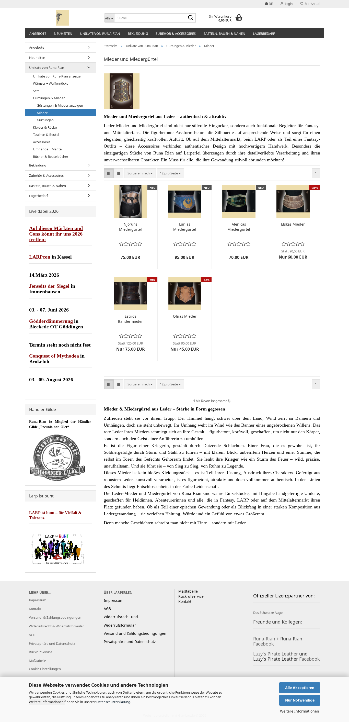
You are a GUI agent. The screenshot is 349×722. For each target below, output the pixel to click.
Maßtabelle (37, 660)
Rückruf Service (40, 652)
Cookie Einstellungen (45, 669)
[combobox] (140, 173)
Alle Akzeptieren (299, 687)
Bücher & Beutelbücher (50, 156)
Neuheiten (63, 33)
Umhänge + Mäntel (47, 149)
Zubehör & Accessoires (176, 33)
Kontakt (35, 608)
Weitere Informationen (299, 711)
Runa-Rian (264, 639)
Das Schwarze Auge (268, 612)
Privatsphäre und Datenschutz (52, 643)
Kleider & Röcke (45, 127)
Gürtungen (45, 120)
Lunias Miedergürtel (184, 227)
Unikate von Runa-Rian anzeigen (58, 76)
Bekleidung (138, 33)
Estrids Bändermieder (130, 319)
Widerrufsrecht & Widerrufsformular (56, 626)
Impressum (37, 600)
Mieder (42, 112)
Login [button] (288, 4)
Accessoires (41, 142)
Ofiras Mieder (184, 316)
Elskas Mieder (293, 224)
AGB (32, 634)
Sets (36, 90)
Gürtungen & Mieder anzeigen (60, 105)
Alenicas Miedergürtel (238, 227)
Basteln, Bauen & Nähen (224, 33)
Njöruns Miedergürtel (130, 227)
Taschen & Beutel (46, 134)
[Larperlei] (62, 18)
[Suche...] (191, 18)
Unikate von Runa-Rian (100, 33)
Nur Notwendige (300, 700)
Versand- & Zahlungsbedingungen (55, 617)
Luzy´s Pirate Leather (275, 654)
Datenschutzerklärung (113, 701)
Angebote (37, 33)
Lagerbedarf (264, 33)
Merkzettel (311, 4)
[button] (269, 4)
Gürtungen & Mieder (49, 98)
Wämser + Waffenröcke (50, 83)
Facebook (263, 644)
